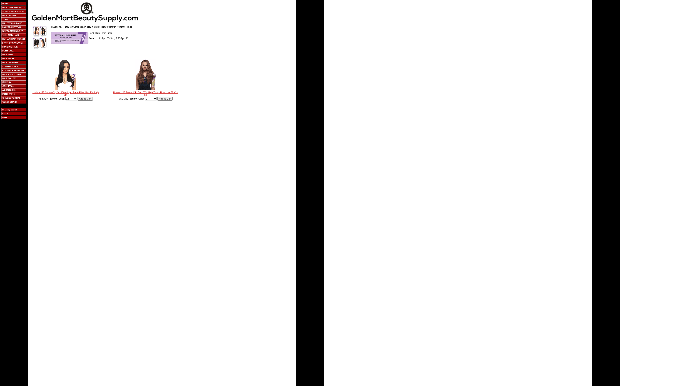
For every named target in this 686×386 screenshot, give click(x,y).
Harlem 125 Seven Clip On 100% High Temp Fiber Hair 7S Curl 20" (145, 93)
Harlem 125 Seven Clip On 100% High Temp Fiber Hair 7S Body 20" (66, 93)
